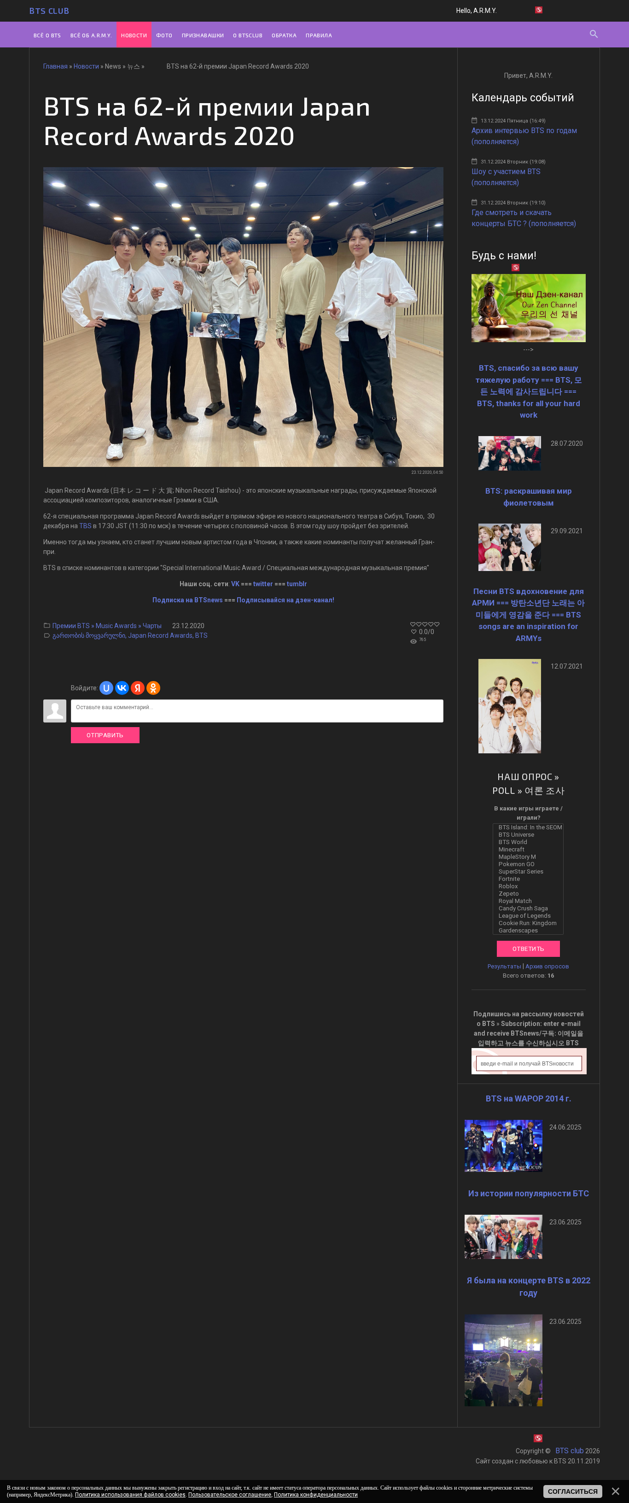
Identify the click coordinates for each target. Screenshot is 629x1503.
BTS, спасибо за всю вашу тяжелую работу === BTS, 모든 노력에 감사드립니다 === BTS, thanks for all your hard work (528, 391)
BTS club (49, 11)
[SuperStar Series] (530, 871)
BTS (201, 635)
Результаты (504, 966)
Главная (55, 66)
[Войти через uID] (106, 688)
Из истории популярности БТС (528, 1193)
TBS (85, 526)
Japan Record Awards (160, 635)
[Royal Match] (530, 901)
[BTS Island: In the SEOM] (530, 827)
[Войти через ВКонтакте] (122, 688)
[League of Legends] (530, 916)
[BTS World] (530, 842)
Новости (86, 66)
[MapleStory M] (530, 857)
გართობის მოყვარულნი (88, 635)
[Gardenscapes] (530, 930)
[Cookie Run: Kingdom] (530, 923)
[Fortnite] (530, 879)
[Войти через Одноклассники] (153, 688)
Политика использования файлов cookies (130, 1494)
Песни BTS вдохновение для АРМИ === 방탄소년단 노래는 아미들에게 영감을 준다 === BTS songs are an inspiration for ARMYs (528, 615)
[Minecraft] (530, 849)
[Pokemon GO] (530, 864)
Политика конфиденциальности (316, 1494)
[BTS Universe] (530, 835)
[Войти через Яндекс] (138, 688)
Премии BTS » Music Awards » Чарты (107, 625)
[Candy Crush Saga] (530, 908)
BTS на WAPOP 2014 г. (528, 1098)
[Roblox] (530, 886)
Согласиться (573, 1491)
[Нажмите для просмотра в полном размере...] (243, 464)
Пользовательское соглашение (229, 1494)
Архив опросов (547, 966)
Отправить (105, 735)
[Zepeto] (530, 893)
